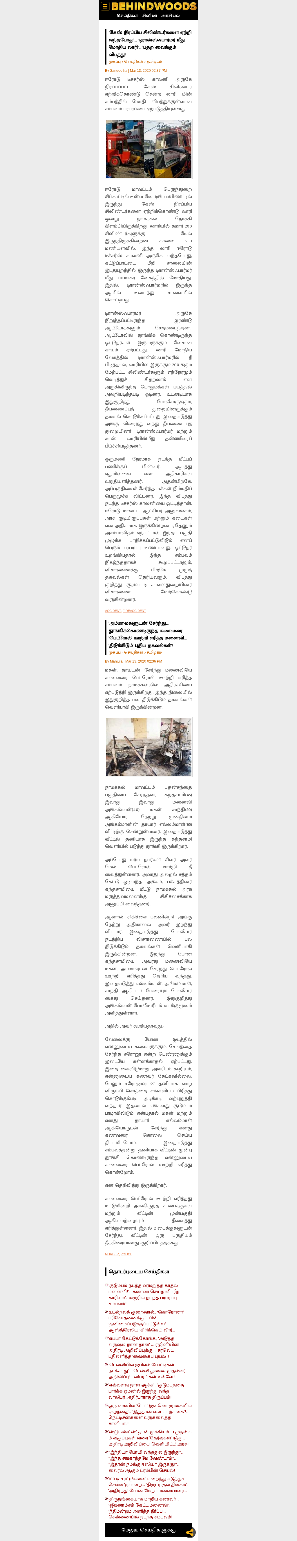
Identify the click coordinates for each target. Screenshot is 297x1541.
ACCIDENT (113, 610)
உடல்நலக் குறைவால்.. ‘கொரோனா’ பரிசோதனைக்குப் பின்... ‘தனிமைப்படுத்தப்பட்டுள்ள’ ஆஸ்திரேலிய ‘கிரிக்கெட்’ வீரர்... (146, 1321)
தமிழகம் (154, 61)
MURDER (112, 1254)
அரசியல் (170, 16)
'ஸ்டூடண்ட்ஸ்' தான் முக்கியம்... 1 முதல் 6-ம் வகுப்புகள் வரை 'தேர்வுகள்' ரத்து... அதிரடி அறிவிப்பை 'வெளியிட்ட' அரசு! (150, 1438)
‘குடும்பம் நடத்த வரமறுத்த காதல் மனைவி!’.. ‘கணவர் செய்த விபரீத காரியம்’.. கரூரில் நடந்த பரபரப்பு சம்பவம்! (143, 1295)
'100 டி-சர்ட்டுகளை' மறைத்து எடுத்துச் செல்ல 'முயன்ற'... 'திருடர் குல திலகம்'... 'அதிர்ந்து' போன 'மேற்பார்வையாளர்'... (148, 1485)
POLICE (126, 1254)
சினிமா (149, 16)
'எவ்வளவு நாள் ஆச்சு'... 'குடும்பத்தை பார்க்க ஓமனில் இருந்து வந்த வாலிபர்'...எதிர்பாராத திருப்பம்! (146, 1391)
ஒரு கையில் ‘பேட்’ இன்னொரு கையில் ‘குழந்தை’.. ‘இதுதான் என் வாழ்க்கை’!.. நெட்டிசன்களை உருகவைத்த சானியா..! (150, 1415)
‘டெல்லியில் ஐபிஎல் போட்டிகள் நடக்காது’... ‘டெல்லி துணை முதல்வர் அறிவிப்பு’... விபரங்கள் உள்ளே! (147, 1371)
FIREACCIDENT (134, 610)
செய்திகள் (127, 16)
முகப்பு (115, 61)
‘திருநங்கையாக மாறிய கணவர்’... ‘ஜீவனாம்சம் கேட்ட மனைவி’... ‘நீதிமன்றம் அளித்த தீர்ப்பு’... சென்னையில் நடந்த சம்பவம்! (143, 1508)
